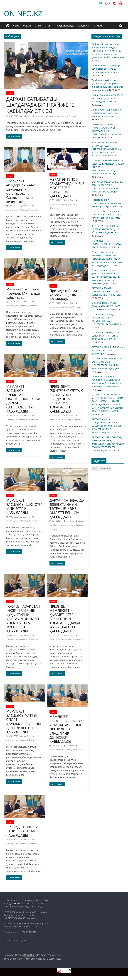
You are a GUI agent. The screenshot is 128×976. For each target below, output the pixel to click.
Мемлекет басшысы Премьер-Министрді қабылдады (23, 293)
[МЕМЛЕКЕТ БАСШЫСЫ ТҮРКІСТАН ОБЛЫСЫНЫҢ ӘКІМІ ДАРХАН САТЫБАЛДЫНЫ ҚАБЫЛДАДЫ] (24, 356)
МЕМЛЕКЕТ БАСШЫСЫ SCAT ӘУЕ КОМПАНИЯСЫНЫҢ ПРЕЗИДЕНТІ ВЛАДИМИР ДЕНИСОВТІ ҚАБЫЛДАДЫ (66, 729)
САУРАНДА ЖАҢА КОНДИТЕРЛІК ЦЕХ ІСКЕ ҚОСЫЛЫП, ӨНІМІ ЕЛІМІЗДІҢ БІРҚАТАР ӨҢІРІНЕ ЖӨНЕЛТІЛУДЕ (107, 426)
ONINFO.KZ (23, 13)
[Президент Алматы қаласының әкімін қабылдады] (67, 260)
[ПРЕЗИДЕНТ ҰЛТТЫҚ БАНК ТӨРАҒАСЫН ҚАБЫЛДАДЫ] (24, 796)
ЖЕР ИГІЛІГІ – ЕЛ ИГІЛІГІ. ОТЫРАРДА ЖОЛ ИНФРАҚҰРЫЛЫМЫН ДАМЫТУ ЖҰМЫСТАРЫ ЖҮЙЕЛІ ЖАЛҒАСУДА (107, 149)
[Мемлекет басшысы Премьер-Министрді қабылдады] (24, 260)
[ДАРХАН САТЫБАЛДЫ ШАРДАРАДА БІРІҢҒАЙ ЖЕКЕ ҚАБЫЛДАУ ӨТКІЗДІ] (46, 43)
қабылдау (71, 116)
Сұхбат (98, 25)
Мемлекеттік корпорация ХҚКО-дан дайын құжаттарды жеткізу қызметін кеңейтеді (107, 214)
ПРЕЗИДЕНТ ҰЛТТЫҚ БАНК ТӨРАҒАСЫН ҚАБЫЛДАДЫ (23, 831)
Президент (34, 209)
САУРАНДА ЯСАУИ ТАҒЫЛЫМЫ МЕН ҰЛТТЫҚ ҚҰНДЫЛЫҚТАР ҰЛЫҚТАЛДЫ (106, 291)
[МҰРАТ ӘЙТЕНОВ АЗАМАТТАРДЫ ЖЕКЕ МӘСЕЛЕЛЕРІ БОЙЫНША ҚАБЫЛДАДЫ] (67, 149)
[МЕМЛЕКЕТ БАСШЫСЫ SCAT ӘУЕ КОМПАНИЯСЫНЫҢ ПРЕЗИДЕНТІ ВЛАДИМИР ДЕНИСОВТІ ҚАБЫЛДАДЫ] (67, 686)
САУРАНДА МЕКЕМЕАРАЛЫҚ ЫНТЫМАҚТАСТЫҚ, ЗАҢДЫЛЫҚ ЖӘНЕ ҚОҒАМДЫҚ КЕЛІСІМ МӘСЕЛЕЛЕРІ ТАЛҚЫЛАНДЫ (107, 444)
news (16, 25)
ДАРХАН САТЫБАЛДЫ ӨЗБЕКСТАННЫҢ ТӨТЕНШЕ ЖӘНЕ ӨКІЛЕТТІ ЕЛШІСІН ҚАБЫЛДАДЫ (67, 508)
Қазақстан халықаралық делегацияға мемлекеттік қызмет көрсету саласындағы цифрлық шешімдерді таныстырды (107, 277)
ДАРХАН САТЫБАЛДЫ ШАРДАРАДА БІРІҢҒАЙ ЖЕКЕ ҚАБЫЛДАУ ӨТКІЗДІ (40, 104)
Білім (37, 25)
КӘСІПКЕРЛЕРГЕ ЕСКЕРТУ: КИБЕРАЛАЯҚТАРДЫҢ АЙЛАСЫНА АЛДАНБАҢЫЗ (105, 229)
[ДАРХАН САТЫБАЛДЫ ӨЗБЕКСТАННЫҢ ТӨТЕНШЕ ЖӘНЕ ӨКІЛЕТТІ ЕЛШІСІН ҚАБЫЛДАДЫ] (67, 470)
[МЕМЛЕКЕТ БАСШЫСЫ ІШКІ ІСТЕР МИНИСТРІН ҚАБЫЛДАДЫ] (24, 470)
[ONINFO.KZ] (7, 25)
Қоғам (27, 25)
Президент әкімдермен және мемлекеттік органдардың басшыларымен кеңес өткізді (20, 191)
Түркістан (53, 529)
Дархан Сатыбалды (44, 116)
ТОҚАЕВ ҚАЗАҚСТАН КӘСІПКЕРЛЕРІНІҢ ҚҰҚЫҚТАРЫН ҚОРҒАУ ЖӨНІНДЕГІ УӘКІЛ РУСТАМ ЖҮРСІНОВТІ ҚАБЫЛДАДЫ (23, 618)
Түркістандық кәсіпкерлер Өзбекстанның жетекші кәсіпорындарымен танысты (107, 69)
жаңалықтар (60, 116)
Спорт (48, 25)
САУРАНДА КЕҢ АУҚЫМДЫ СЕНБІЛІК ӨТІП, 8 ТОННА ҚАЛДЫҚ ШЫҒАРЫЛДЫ (105, 335)
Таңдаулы (84, 25)
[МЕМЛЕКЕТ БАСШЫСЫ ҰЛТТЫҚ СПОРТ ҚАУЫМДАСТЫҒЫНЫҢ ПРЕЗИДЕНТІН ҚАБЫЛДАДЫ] (24, 686)
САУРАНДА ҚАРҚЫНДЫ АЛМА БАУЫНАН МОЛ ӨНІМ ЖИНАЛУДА (107, 350)
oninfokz (27, 116)
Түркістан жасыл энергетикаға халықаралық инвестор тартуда (106, 203)
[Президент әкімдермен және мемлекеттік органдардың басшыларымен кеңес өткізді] (24, 149)
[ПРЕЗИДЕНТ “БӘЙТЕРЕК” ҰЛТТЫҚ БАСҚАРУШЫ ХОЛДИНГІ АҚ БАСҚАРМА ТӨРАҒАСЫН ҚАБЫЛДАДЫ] (67, 356)
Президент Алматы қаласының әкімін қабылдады (65, 294)
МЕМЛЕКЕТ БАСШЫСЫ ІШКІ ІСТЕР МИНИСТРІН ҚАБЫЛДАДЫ (24, 506)
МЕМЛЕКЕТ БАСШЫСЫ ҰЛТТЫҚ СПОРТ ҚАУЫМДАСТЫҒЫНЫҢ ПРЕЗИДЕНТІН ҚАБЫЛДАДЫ (23, 721)
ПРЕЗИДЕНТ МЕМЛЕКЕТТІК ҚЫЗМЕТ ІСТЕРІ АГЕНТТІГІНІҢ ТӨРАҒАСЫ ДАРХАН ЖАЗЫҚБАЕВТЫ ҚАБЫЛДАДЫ (65, 618)
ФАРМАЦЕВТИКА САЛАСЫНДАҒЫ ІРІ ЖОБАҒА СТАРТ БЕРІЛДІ (106, 244)
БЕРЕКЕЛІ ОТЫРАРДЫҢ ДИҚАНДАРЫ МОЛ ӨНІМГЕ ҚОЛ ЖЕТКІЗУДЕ (105, 306)
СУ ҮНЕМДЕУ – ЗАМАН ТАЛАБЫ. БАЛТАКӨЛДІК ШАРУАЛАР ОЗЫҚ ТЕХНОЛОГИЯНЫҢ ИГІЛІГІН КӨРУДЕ (106, 131)
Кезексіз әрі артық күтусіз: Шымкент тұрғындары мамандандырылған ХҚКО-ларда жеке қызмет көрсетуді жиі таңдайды (107, 259)
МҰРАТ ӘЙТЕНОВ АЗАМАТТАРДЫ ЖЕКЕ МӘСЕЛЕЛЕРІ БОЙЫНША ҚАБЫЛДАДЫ (66, 187)
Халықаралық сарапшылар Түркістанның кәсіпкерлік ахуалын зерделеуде (106, 113)
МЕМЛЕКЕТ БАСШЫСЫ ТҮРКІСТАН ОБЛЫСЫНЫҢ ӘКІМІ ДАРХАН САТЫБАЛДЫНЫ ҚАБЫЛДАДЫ (23, 398)
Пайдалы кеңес (65, 25)
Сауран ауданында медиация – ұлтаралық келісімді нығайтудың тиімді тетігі (107, 98)
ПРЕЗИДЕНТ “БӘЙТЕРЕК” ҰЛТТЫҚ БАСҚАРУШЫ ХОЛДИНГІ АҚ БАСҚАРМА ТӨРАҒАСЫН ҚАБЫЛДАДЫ (66, 398)
